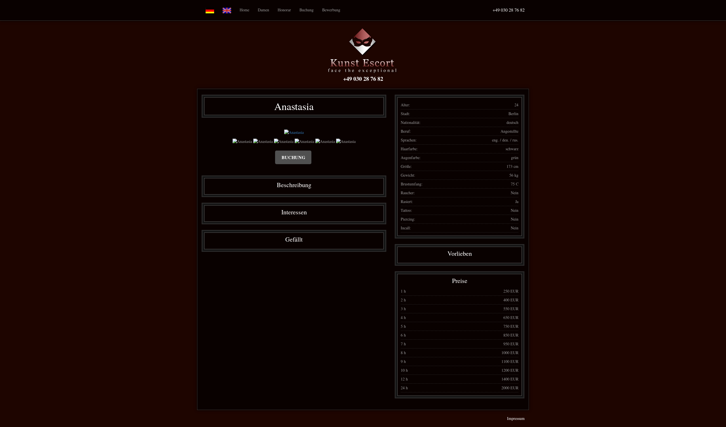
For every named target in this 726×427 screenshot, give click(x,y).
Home (244, 9)
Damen (263, 9)
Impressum (516, 418)
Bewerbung (331, 9)
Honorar (284, 9)
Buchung (306, 9)
